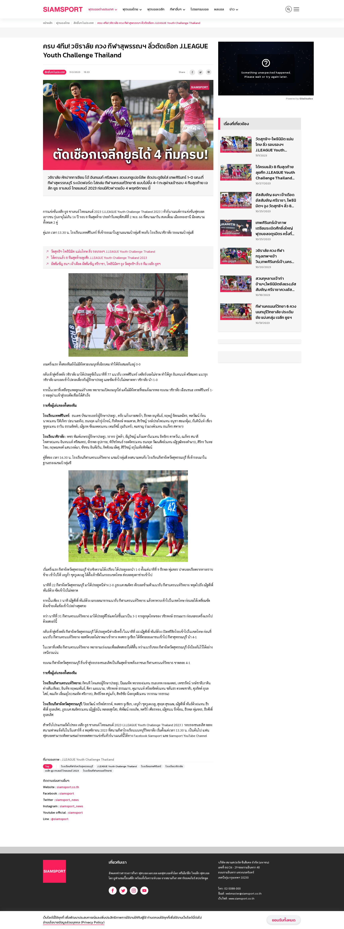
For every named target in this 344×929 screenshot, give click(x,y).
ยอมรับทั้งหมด (283, 920)
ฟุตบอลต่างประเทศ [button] (101, 9)
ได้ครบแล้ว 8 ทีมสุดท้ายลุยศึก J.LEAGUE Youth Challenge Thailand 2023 (275, 232)
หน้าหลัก (47, 23)
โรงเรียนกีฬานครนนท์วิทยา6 (97, 800)
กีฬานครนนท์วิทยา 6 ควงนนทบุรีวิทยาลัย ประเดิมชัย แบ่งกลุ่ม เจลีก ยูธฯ (276, 371)
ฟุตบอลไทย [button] (131, 9)
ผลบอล (219, 9)
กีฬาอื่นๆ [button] (176, 9)
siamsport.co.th (68, 816)
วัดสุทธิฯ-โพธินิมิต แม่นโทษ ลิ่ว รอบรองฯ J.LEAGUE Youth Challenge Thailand (274, 204)
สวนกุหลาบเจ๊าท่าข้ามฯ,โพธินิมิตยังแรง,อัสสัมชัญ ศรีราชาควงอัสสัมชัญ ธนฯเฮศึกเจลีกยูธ (276, 343)
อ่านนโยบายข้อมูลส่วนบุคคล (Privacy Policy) (73, 922)
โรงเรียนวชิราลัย (174, 796)
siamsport (66, 823)
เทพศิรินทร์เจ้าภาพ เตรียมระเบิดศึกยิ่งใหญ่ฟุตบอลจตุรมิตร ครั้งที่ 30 (274, 288)
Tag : (47, 796)
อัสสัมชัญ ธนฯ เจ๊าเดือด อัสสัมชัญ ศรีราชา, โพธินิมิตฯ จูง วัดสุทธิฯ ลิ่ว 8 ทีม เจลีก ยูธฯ (276, 260)
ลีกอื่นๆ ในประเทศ (83, 23)
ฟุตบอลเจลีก (155, 9)
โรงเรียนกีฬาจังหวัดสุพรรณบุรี (77, 796)
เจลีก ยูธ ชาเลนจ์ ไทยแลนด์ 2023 (62, 800)
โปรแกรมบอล (200, 9)
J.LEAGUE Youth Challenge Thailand (117, 796)
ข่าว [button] (232, 9)
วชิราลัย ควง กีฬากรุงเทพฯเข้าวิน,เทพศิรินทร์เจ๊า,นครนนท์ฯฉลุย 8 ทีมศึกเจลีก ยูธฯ (275, 315)
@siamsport (59, 848)
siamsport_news (67, 829)
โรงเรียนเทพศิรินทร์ (151, 796)
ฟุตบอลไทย (63, 23)
